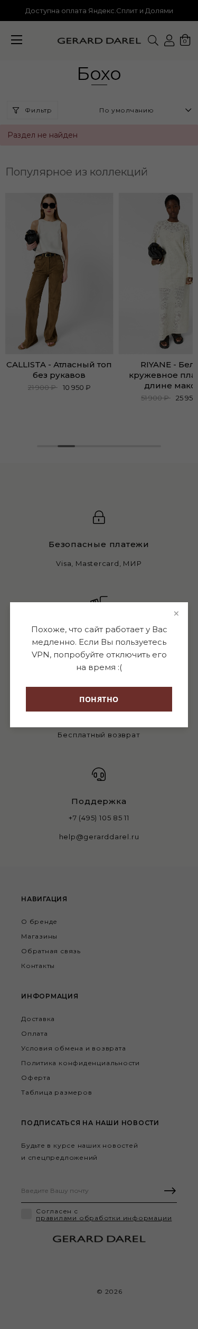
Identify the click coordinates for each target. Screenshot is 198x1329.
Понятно (99, 699)
